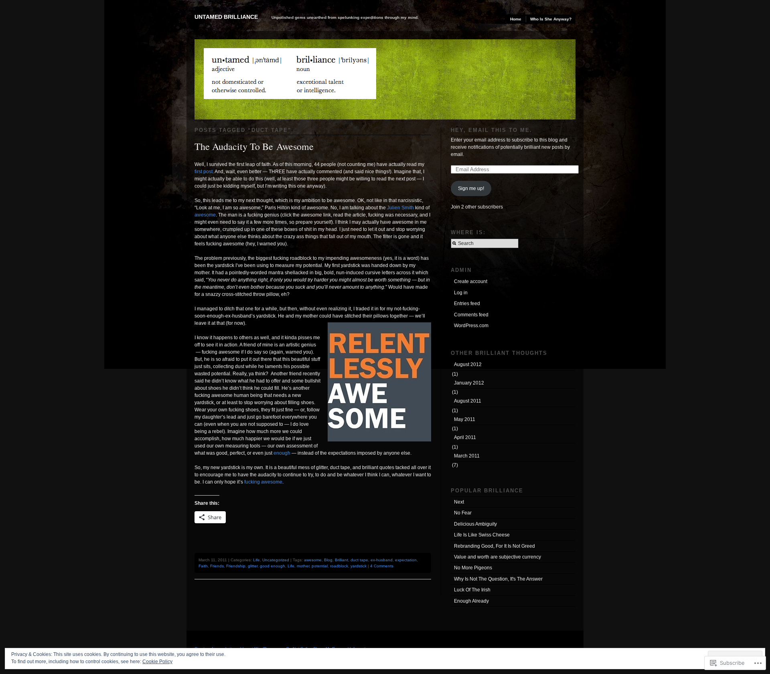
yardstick (359, 566)
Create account (470, 281)
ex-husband (382, 560)
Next (459, 502)
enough (282, 453)
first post (204, 171)
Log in (461, 293)
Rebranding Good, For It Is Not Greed (494, 546)
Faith (203, 566)
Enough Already (471, 601)
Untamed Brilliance (226, 17)
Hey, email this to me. (491, 130)
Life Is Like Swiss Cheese (482, 535)
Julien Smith (400, 207)
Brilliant (341, 560)
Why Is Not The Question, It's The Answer (498, 579)
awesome (205, 215)
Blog (328, 560)
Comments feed (471, 315)
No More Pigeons (473, 568)
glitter (252, 566)
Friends (217, 566)
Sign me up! (471, 188)
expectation (406, 560)
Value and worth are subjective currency (497, 557)
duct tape (359, 560)
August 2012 (468, 364)
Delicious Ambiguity (475, 524)
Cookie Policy (157, 661)
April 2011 (465, 437)
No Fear (463, 513)
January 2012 (469, 383)
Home (515, 19)
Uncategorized (275, 560)
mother (303, 566)
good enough (272, 566)
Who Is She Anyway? (550, 19)
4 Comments (381, 566)
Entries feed (467, 303)
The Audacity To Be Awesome (254, 146)
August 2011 (467, 401)
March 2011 (467, 456)
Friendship (235, 566)
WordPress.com (471, 325)
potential (320, 566)
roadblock (339, 566)
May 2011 (464, 419)
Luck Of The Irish (472, 590)
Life (256, 560)
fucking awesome (263, 482)
